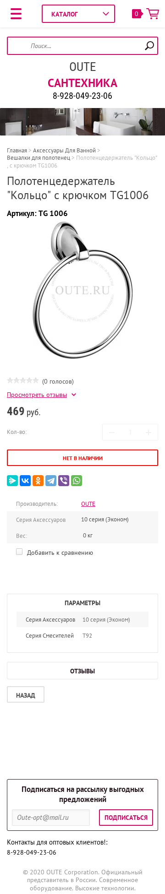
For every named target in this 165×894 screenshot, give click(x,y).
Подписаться (126, 817)
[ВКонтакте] (25, 480)
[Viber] (63, 480)
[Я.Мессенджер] (12, 480)
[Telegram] (50, 480)
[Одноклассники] (38, 480)
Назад (25, 695)
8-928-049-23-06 (82, 95)
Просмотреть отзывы (37, 395)
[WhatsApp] (76, 480)
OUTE (82, 67)
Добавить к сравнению (59, 552)
